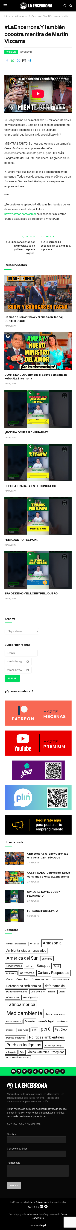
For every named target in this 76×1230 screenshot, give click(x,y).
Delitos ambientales (16, 991)
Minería (30, 1021)
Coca (9, 979)
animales (47, 958)
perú (46, 1029)
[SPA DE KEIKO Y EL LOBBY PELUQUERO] (38, 570)
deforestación (55, 986)
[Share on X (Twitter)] (18, 60)
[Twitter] (24, 1071)
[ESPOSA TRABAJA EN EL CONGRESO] (38, 462)
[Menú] (5, 6)
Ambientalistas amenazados (26, 950)
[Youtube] (13, 1071)
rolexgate (11, 1052)
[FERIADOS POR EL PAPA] (38, 516)
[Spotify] (40, 1071)
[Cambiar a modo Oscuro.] (65, 5)
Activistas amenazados (16, 944)
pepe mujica (23, 1030)
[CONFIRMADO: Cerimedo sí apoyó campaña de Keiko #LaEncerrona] (38, 351)
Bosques (43, 966)
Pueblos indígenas (23, 1044)
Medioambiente (24, 1013)
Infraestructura (12, 997)
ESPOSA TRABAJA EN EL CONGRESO (30, 485)
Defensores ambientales (23, 986)
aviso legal (40, 1225)
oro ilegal (10, 1030)
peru (34, 1029)
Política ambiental (15, 1037)
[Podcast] (46, 1071)
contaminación (61, 979)
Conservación (40, 979)
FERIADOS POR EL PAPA (21, 539)
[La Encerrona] (36, 5)
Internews (32, 1214)
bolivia (29, 966)
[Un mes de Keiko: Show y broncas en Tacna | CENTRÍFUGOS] (38, 294)
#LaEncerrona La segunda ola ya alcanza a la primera (56, 246)
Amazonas (34, 944)
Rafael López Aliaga (54, 1046)
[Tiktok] (35, 1071)
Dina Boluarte (38, 991)
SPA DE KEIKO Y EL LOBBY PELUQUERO (31, 593)
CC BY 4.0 (33, 1206)
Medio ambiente (55, 1014)
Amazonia (52, 943)
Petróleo (61, 1029)
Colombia (22, 979)
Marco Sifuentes (37, 1202)
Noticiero (11, 52)
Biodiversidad (14, 966)
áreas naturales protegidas (17, 1057)
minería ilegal (46, 1021)
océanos (62, 1021)
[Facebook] (18, 1071)
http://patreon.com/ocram (20, 214)
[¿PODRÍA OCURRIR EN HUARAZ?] (38, 409)
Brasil (56, 966)
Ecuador (51, 992)
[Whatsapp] (62, 1071)
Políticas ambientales (46, 1037)
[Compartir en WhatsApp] (12, 60)
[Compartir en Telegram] (29, 60)
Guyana (62, 992)
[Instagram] (29, 1071)
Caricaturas (11, 973)
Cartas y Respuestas (53, 973)
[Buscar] (70, 6)
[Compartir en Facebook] (7, 60)
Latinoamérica (21, 1004)
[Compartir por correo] (24, 60)
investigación (30, 997)
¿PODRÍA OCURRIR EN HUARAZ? (26, 432)
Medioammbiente (13, 1021)
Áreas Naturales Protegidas (46, 1052)
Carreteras (27, 973)
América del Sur (22, 958)
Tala (22, 1052)
